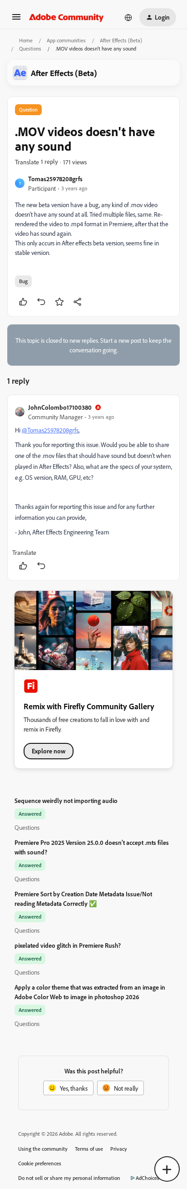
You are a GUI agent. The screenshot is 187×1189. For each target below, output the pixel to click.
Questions (30, 48)
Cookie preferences (39, 1163)
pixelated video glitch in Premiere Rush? (68, 945)
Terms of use (89, 1148)
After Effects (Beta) (121, 40)
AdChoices (147, 1177)
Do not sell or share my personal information (69, 1177)
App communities (66, 40)
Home (26, 40)
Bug (23, 281)
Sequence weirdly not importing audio (66, 800)
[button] (16, 20)
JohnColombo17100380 (60, 407)
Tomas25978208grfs (55, 179)
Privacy (118, 1148)
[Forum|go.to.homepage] (66, 17)
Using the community (43, 1148)
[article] (93, 487)
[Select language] (128, 17)
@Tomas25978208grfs (50, 430)
